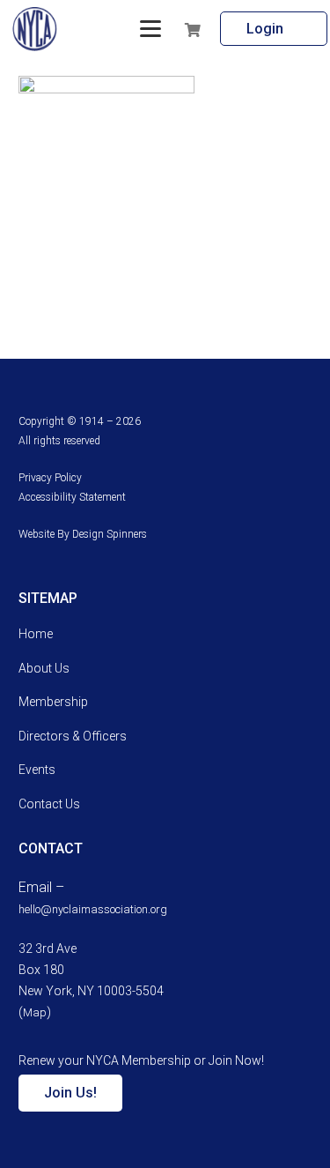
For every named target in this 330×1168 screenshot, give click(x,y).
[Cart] (219, 29)
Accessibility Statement (72, 497)
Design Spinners (109, 534)
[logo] (34, 29)
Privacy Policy (50, 478)
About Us (44, 668)
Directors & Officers (72, 736)
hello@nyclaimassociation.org (92, 909)
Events (36, 770)
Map (35, 1012)
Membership (53, 702)
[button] (150, 29)
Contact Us (49, 804)
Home (35, 634)
